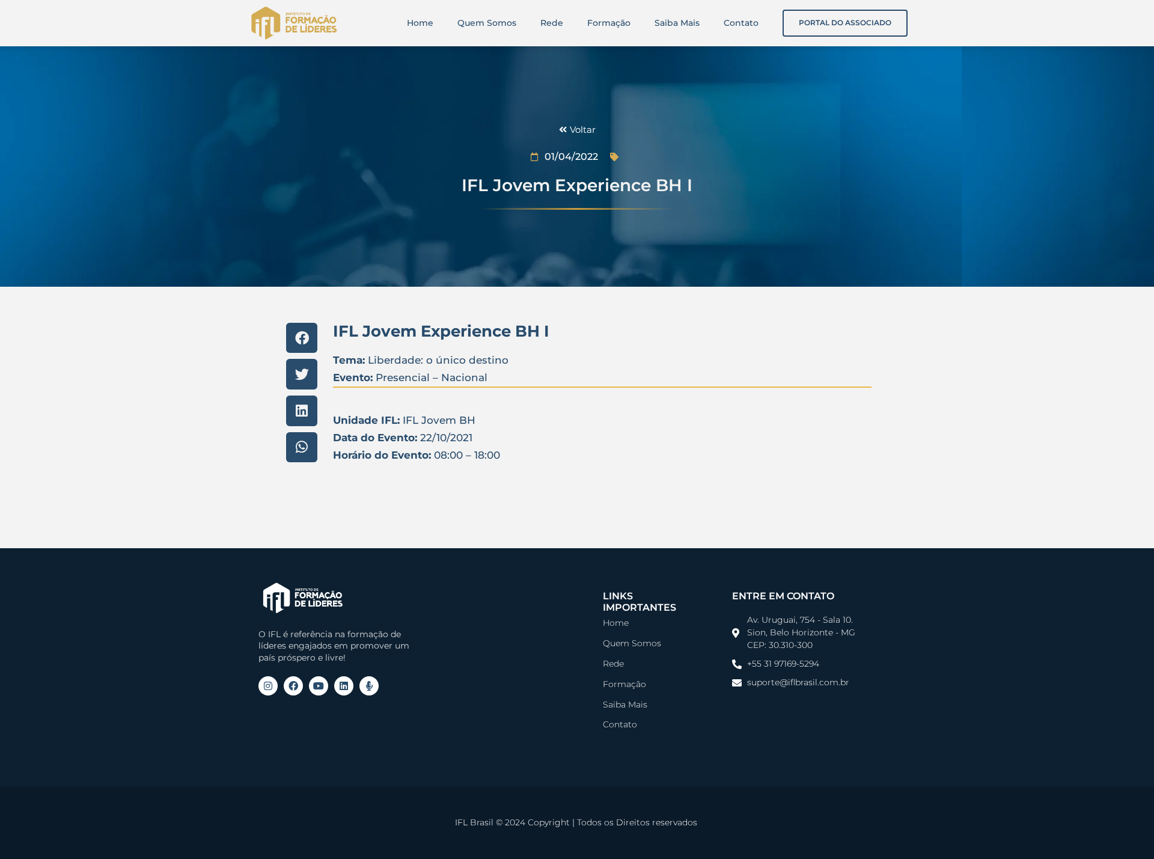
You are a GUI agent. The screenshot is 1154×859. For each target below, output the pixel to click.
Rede (551, 22)
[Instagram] (268, 685)
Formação (608, 22)
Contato (741, 22)
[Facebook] (293, 685)
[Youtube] (318, 685)
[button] (301, 338)
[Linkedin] (343, 685)
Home (420, 22)
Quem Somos (486, 22)
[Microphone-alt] (369, 685)
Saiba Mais (677, 22)
